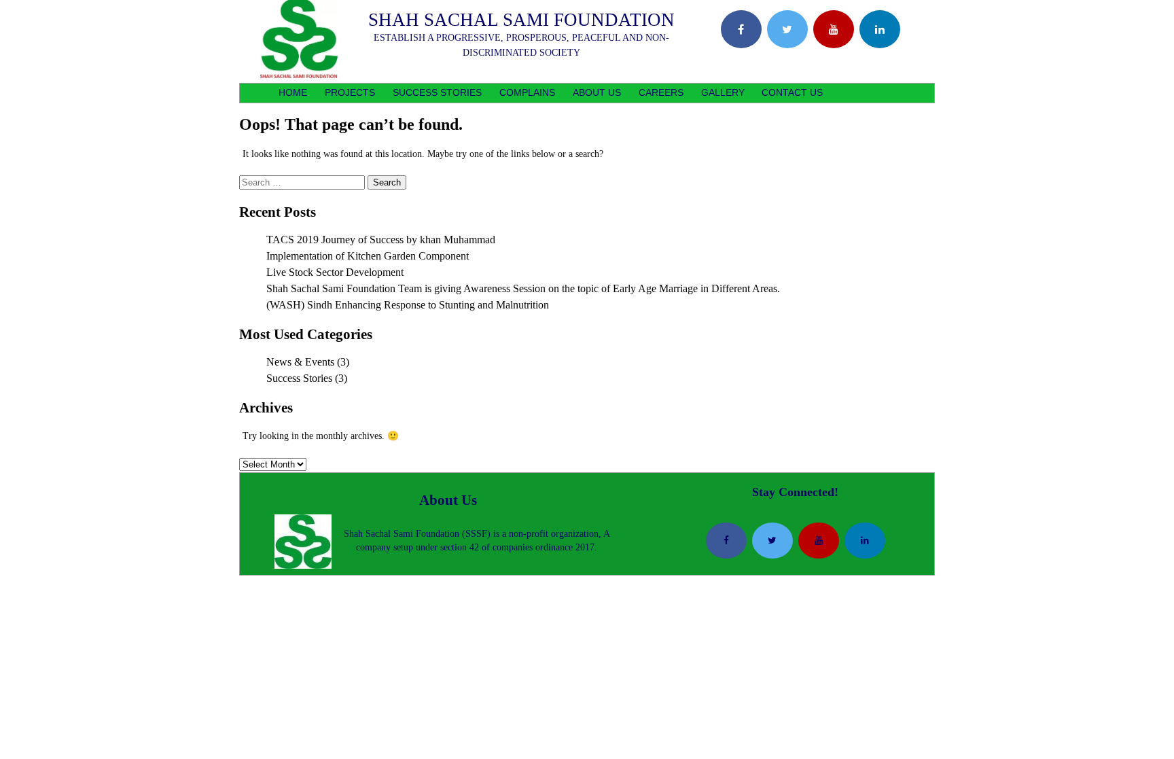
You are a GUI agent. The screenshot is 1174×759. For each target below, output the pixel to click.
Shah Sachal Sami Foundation (521, 20)
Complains (527, 92)
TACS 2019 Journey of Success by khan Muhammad (380, 239)
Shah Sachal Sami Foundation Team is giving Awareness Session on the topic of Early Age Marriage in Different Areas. (524, 288)
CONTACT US (792, 92)
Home (293, 92)
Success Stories (437, 92)
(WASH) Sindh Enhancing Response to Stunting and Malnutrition (407, 305)
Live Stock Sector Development (335, 272)
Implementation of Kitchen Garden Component (367, 256)
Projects (350, 92)
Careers (661, 92)
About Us (597, 92)
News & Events (300, 362)
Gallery (723, 92)
